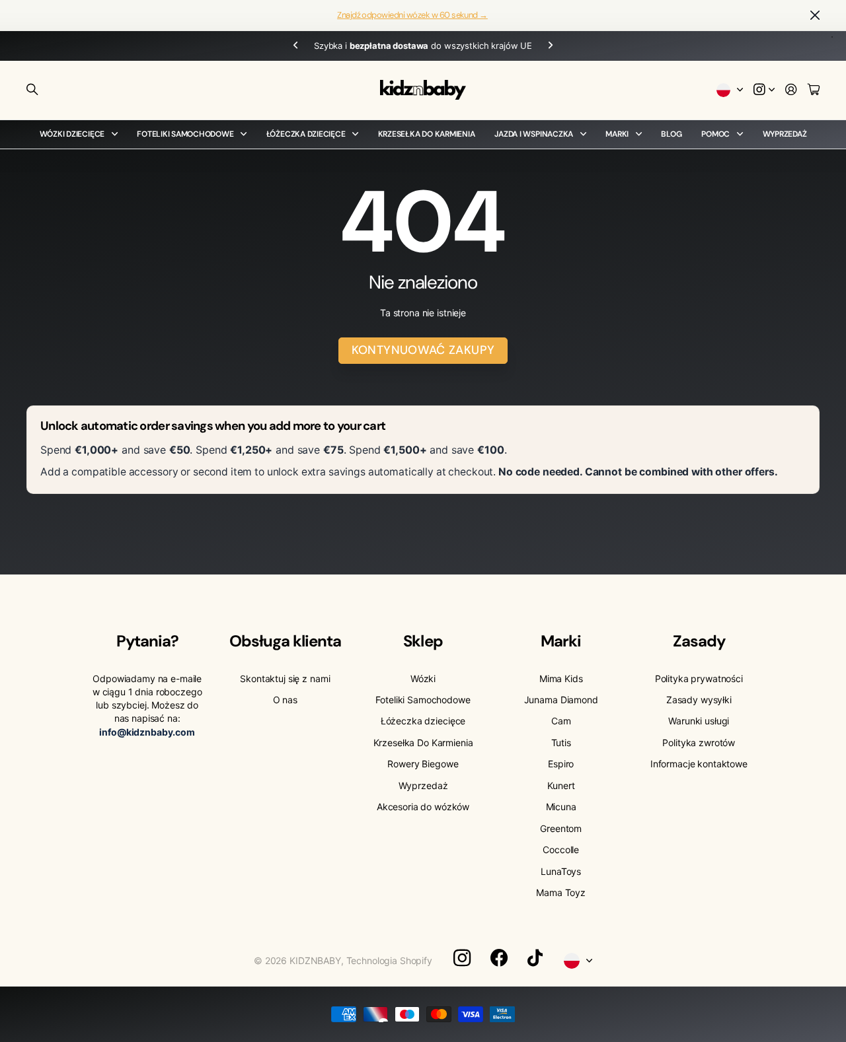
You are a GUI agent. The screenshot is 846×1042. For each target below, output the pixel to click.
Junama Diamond (561, 699)
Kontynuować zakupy (423, 350)
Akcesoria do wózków (423, 806)
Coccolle (561, 849)
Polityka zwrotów (698, 742)
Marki (617, 134)
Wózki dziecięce (72, 134)
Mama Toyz (561, 892)
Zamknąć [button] (815, 15)
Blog (671, 134)
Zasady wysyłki (699, 699)
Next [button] (550, 46)
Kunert (561, 785)
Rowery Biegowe (422, 763)
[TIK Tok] (535, 958)
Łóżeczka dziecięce (306, 134)
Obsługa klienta (285, 641)
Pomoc (715, 134)
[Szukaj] (32, 89)
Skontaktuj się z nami (285, 678)
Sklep (422, 641)
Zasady (699, 641)
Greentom (561, 828)
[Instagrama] (462, 958)
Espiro (561, 763)
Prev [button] (295, 46)
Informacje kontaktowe (699, 763)
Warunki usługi (698, 720)
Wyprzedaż (785, 134)
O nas (285, 699)
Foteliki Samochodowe (185, 134)
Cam (561, 720)
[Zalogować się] (791, 90)
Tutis (561, 742)
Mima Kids (561, 678)
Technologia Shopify (389, 960)
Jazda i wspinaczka (533, 134)
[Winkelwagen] (814, 90)
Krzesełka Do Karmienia (426, 134)
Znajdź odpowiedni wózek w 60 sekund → (412, 14)
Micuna (561, 806)
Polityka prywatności (699, 678)
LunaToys (561, 871)
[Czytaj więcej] (764, 90)
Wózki (423, 678)
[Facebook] (499, 958)
